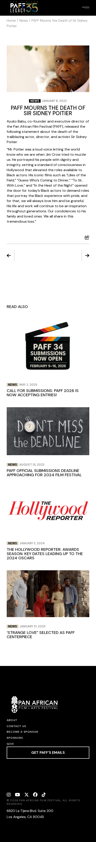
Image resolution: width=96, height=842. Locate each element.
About (12, 720)
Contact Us (16, 726)
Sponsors (15, 738)
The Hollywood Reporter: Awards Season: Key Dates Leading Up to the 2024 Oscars (45, 554)
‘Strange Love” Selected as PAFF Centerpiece (41, 635)
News (23, 20)
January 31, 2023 (32, 626)
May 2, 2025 (28, 384)
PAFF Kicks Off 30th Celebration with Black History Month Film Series (69, 256)
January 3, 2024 (32, 543)
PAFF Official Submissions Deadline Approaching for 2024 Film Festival (44, 473)
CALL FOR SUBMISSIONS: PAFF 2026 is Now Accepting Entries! (43, 393)
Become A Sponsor (22, 732)
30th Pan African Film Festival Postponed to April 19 (26, 256)
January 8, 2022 (54, 100)
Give (10, 744)
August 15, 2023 (31, 464)
